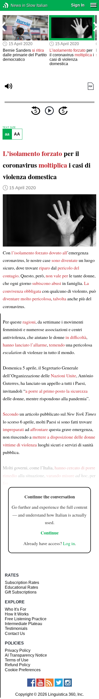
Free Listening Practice (25, 619)
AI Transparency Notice (26, 655)
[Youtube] (40, 683)
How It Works (17, 614)
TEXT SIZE (9, 127)
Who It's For (15, 609)
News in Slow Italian (13, 5)
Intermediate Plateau (23, 624)
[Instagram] (68, 683)
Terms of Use (16, 660)
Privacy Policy (17, 650)
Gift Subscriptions (21, 592)
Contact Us (15, 633)
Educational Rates (21, 587)
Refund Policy (17, 665)
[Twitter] (59, 683)
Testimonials (16, 628)
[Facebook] (31, 683)
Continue (50, 532)
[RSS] (49, 683)
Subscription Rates (22, 582)
